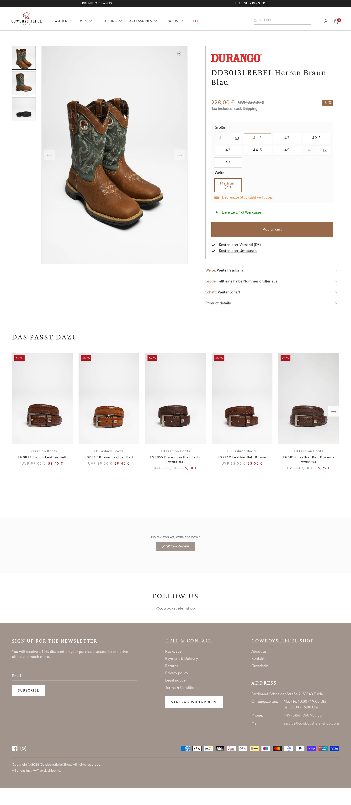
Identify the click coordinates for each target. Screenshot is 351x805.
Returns (171, 666)
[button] (272, 270)
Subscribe (28, 690)
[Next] (179, 155)
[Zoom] (179, 53)
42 (292, 138)
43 (233, 150)
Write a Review (180, 547)
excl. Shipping (245, 109)
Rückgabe (173, 652)
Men (83, 21)
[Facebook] (15, 748)
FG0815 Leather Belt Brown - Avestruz (308, 460)
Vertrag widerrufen (194, 702)
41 (230, 138)
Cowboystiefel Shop (282, 640)
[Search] (255, 20)
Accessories (140, 21)
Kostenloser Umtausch (238, 251)
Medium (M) (231, 185)
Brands (171, 21)
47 (233, 162)
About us (258, 652)
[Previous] (49, 155)
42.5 (321, 138)
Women (61, 21)
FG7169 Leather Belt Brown (242, 457)
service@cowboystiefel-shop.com (311, 724)
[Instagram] (23, 748)
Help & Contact (189, 640)
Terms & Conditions (181, 688)
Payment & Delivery (181, 659)
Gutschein (259, 666)
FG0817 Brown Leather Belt (42, 457)
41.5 (262, 138)
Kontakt (258, 659)
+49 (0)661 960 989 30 (303, 715)
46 (319, 150)
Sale (195, 21)
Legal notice (175, 680)
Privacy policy (176, 673)
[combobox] (282, 20)
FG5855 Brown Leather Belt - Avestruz (175, 460)
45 (292, 150)
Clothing (108, 21)
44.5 (262, 150)
